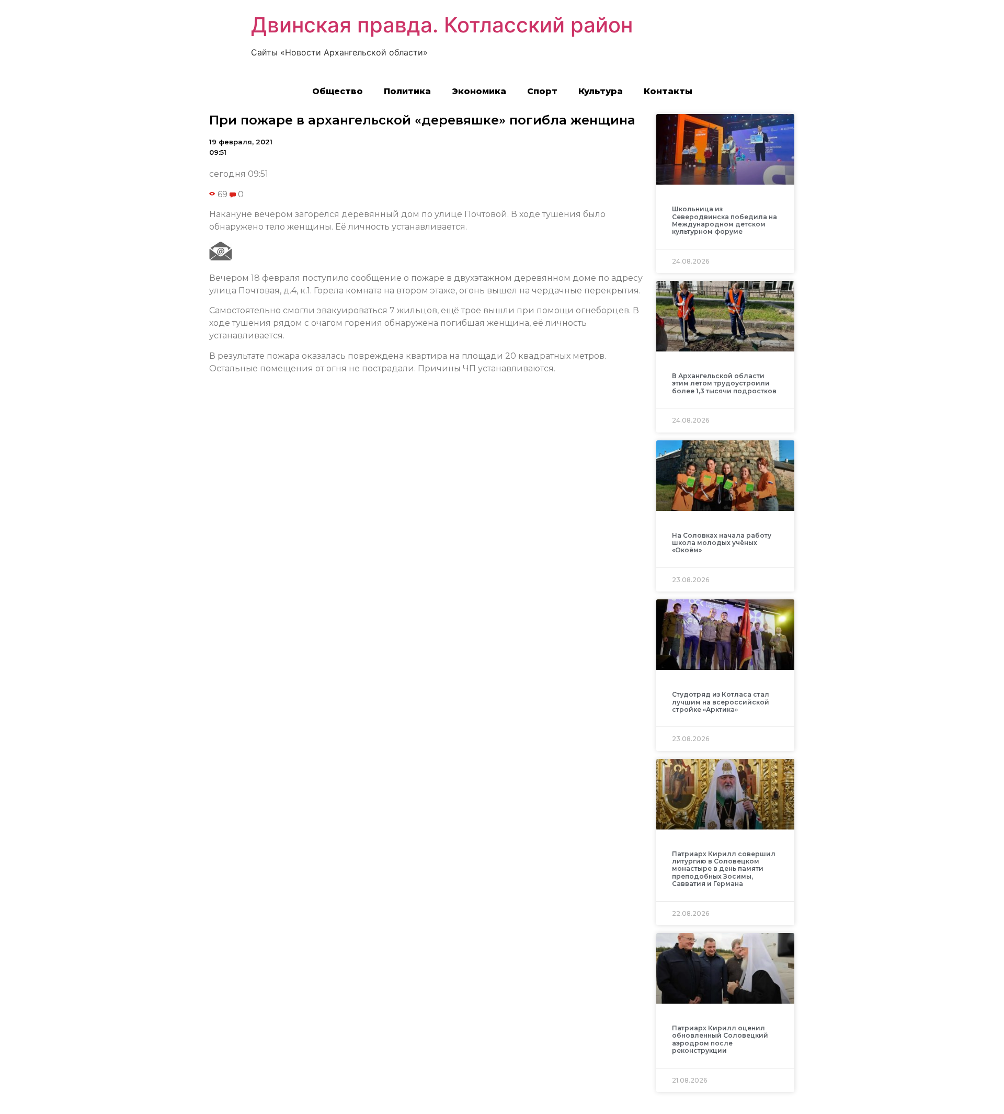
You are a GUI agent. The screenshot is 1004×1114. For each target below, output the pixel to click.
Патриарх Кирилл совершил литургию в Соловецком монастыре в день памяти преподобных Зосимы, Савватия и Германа (723, 869)
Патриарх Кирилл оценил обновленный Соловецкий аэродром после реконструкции (720, 1039)
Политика (407, 91)
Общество (337, 91)
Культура (600, 91)
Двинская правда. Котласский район (442, 25)
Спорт (542, 91)
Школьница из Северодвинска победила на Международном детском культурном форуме (724, 220)
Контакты (668, 91)
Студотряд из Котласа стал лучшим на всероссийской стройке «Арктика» (720, 701)
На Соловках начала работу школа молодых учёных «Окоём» (721, 542)
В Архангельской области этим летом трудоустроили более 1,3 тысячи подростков (724, 383)
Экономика (479, 91)
